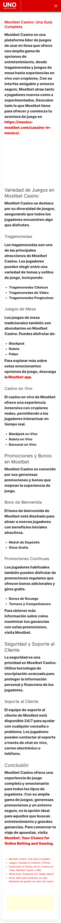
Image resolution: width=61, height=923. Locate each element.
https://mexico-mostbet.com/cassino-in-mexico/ (27, 127)
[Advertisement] (30, 903)
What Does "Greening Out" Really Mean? (31, 873)
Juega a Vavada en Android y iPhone (29, 862)
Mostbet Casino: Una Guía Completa (29, 858)
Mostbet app (19, 377)
